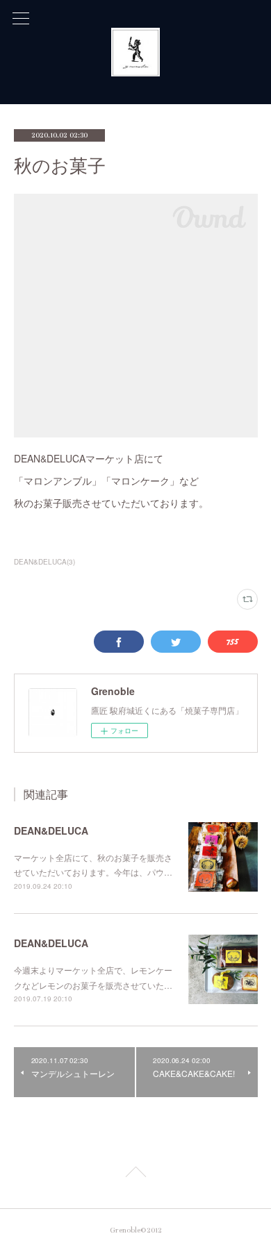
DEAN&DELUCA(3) (44, 562)
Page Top (135, 1174)
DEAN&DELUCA (51, 830)
